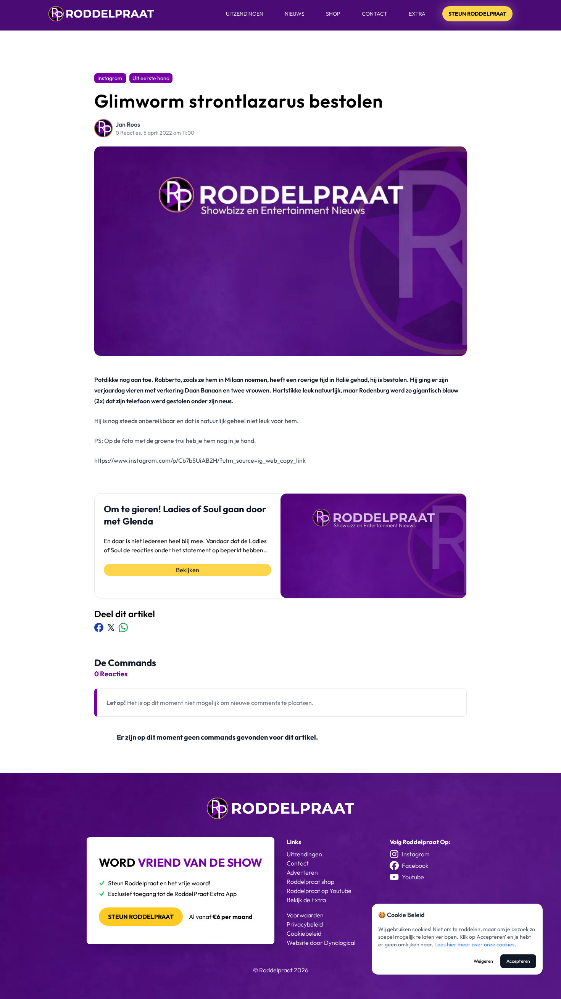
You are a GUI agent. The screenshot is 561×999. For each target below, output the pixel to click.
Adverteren (302, 872)
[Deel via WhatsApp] (123, 627)
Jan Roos (128, 124)
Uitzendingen (244, 13)
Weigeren (483, 961)
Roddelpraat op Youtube (319, 890)
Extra (417, 13)
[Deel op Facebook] (98, 627)
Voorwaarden (305, 915)
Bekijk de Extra (306, 900)
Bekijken (187, 570)
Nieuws (295, 13)
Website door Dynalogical (321, 942)
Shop (333, 13)
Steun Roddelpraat (477, 13)
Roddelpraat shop (310, 881)
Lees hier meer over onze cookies (474, 944)
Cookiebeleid (304, 933)
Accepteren (518, 961)
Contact (374, 13)
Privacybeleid (305, 924)
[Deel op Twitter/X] (111, 627)
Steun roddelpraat (141, 916)
